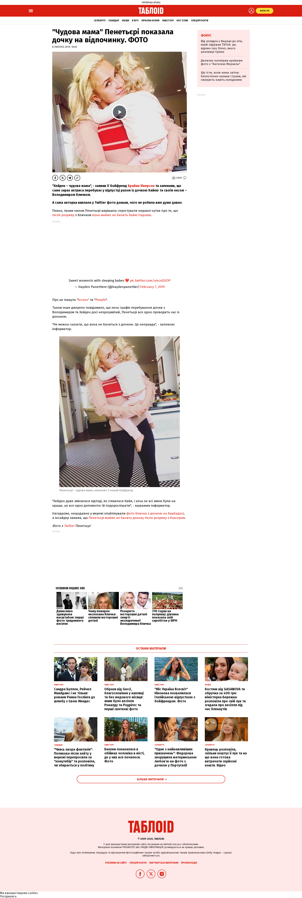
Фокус (206, 35)
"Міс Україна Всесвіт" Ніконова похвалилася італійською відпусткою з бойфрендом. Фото (174, 695)
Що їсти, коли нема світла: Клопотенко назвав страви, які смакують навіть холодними (223, 76)
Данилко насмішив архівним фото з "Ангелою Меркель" (222, 62)
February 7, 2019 (152, 287)
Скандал (113, 20)
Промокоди (189, 862)
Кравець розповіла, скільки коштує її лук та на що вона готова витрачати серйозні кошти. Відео (226, 757)
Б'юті (135, 20)
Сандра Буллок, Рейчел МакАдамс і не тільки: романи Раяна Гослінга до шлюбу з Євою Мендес (74, 695)
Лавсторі (168, 20)
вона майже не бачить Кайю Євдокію (121, 215)
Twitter (69, 526)
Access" (83, 300)
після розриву (63, 215)
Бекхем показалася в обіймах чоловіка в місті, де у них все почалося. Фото (124, 755)
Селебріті (100, 20)
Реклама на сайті (116, 862)
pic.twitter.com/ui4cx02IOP (150, 280)
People (100, 300)
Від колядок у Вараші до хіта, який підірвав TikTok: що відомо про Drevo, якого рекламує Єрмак (222, 46)
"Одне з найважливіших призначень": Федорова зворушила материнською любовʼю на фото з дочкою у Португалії (175, 757)
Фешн (125, 20)
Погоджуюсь (8, 896)
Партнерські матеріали (163, 862)
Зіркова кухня (150, 20)
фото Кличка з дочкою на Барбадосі (155, 513)
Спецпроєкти (199, 20)
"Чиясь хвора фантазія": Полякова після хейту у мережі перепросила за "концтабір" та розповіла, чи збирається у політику (74, 757)
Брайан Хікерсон (141, 186)
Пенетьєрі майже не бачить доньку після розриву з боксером (137, 518)
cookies (33, 893)
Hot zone (182, 20)
